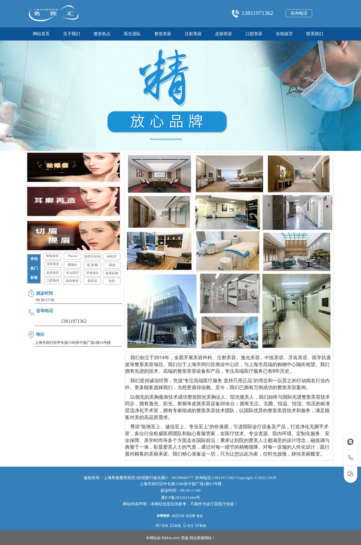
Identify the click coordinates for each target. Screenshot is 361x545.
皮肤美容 (223, 33)
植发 (112, 265)
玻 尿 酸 (92, 265)
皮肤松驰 (111, 273)
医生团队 (132, 33)
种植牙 (112, 256)
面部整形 (72, 281)
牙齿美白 (92, 273)
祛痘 (112, 281)
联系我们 (314, 33)
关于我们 (71, 33)
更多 (200, 515)
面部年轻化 (92, 256)
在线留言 (284, 33)
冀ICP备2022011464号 (180, 498)
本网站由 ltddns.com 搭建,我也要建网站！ (180, 537)
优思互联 (178, 515)
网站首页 (41, 33)
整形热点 (102, 33)
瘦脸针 (72, 265)
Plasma (72, 256)
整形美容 (162, 33)
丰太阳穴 (72, 273)
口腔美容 (254, 33)
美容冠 (92, 281)
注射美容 (193, 33)
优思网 (190, 515)
